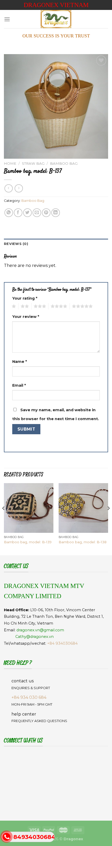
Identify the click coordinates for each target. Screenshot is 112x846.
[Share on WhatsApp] (8, 212)
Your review (25, 316)
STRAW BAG (33, 163)
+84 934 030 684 (28, 697)
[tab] (56, 244)
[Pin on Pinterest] (46, 212)
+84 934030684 (62, 643)
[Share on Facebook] (18, 212)
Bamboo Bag (64, 163)
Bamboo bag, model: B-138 (83, 542)
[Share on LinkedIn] (55, 212)
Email (19, 385)
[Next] (108, 519)
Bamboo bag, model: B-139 (28, 542)
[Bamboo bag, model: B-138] (83, 508)
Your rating (24, 298)
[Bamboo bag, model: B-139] (28, 508)
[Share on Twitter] (27, 212)
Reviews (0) (16, 244)
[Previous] (3, 519)
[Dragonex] (56, 19)
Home (10, 163)
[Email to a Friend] (37, 212)
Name (19, 361)
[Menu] (7, 19)
